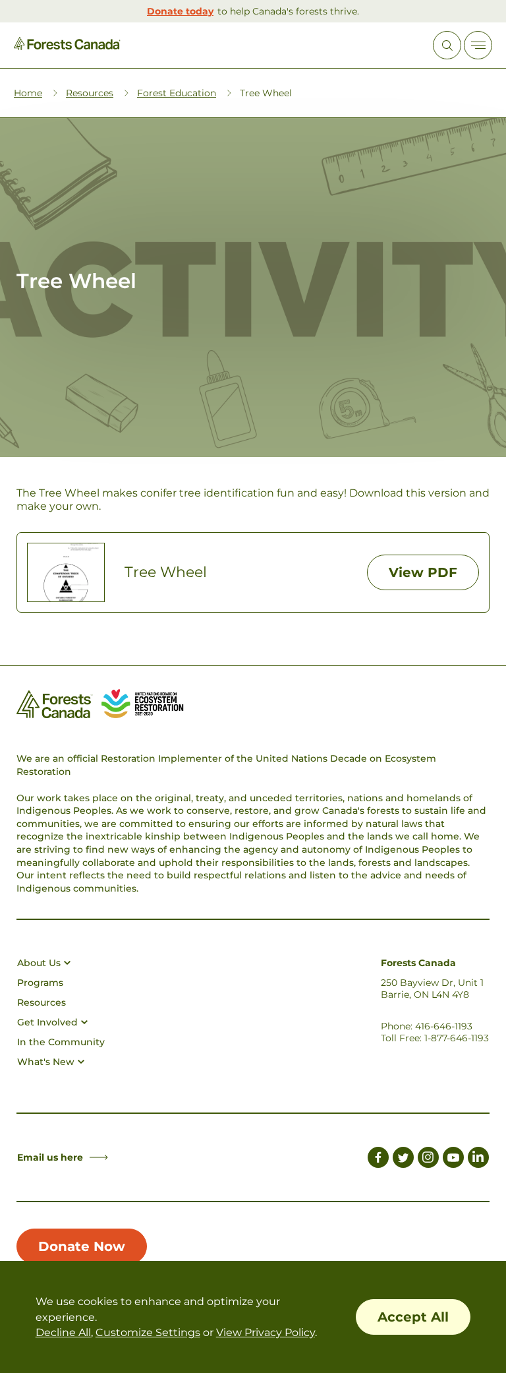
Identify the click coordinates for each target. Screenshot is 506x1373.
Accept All (413, 1317)
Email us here (50, 1157)
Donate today (180, 11)
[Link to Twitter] (403, 1159)
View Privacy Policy (265, 1332)
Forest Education (176, 93)
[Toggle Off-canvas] (478, 45)
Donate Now (81, 1246)
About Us (39, 963)
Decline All (63, 1332)
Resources (89, 93)
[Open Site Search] (447, 45)
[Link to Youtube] (453, 1159)
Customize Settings (148, 1332)
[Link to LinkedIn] (478, 1159)
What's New (45, 1062)
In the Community (61, 1042)
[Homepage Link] (67, 46)
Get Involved (47, 1022)
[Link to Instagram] (428, 1159)
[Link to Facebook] (378, 1159)
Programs (40, 983)
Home (28, 93)
